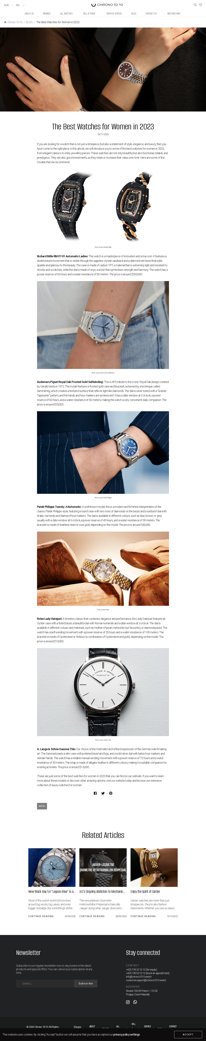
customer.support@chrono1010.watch (146, 980)
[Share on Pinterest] (111, 793)
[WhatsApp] (135, 1002)
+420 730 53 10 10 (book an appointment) (147, 973)
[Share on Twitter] (103, 793)
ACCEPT (188, 1034)
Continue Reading (41, 916)
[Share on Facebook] (95, 793)
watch (42, 806)
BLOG (29, 22)
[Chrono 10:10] (107, 5)
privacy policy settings (126, 1034)
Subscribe (86, 983)
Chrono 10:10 (14, 22)
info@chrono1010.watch (138, 976)
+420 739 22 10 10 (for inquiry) (141, 969)
